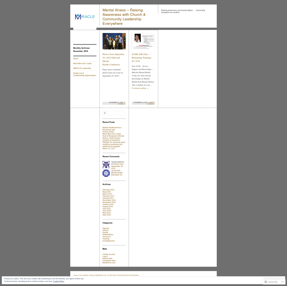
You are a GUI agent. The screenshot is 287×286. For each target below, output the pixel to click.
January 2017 (108, 198)
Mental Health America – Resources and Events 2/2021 (112, 130)
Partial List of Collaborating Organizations (84, 74)
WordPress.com (109, 263)
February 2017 (109, 196)
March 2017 (107, 194)
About (75, 59)
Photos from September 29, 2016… (117, 166)
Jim (112, 171)
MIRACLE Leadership (82, 68)
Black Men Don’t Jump (82, 63)
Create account (109, 254)
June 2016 (107, 211)
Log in (105, 256)
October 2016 (108, 204)
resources (107, 237)
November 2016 (109, 202)
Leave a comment (150, 103)
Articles (106, 230)
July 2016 (106, 209)
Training (106, 239)
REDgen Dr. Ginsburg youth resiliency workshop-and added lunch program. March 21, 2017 (114, 145)
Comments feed (109, 261)
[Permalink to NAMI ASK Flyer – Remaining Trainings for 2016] (143, 43)
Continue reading (140, 88)
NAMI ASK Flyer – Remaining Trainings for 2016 (141, 57)
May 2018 (107, 192)
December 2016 (109, 200)
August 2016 (108, 206)
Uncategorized (109, 241)
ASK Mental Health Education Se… (117, 173)
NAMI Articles (108, 235)
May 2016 (107, 213)
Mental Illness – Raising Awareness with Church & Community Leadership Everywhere (124, 16)
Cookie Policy (58, 281)
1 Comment (121, 103)
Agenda (106, 228)
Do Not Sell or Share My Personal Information (123, 275)
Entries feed (107, 258)
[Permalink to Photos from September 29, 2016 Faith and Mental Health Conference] (114, 43)
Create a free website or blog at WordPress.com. (90, 275)
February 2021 (109, 190)
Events (105, 232)
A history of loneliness (111, 140)
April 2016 (107, 215)
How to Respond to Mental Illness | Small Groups (113, 137)
